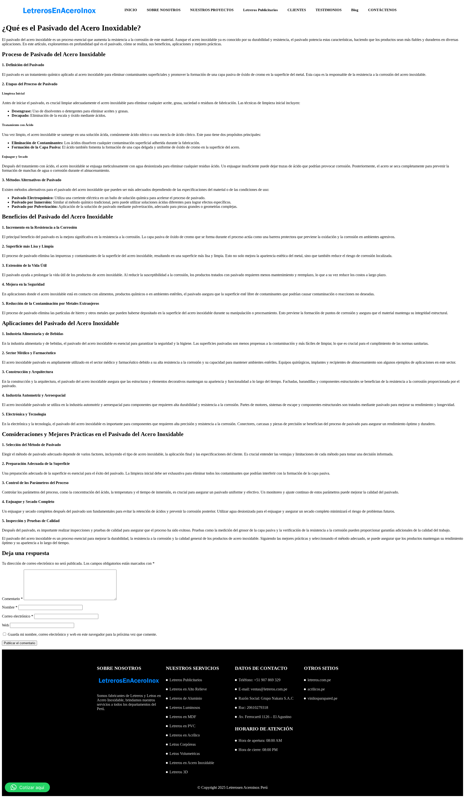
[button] (27, 787)
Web (5, 625)
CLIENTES (296, 10)
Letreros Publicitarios (260, 10)
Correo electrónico (17, 616)
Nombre (9, 607)
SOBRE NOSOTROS (163, 10)
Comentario (12, 599)
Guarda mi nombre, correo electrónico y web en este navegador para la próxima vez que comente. (82, 634)
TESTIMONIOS (328, 10)
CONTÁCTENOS (382, 10)
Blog (354, 10)
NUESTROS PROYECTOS (211, 10)
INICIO (130, 10)
